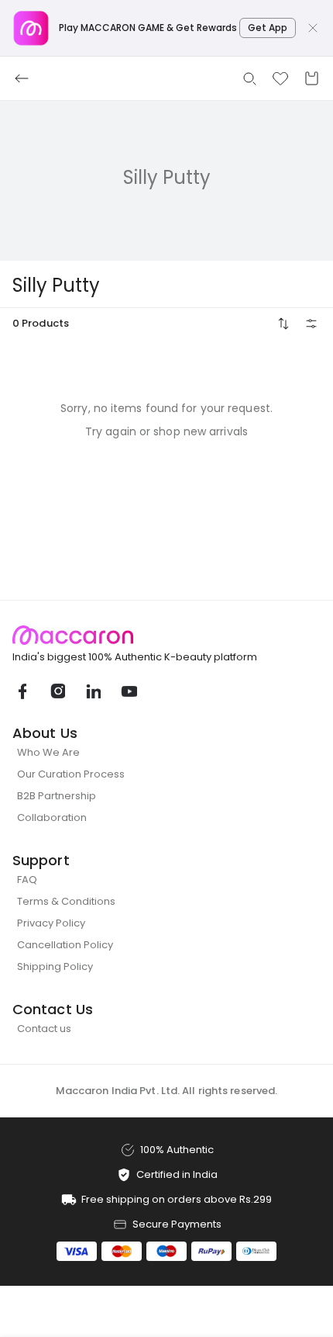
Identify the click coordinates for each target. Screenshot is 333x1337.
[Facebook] (21, 691)
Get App (267, 27)
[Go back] (21, 78)
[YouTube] (128, 691)
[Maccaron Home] (166, 635)
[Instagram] (57, 691)
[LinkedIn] (93, 691)
